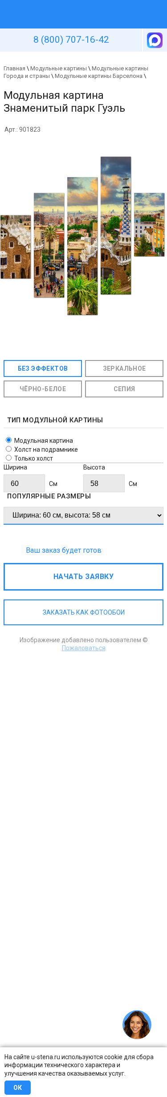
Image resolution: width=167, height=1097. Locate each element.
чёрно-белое (43, 389)
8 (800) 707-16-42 (71, 39)
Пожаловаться (84, 648)
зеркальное (124, 368)
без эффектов (43, 368)
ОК (17, 1087)
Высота (94, 467)
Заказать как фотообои (84, 612)
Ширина (15, 467)
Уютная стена (63, 4)
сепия (124, 389)
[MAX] (154, 40)
